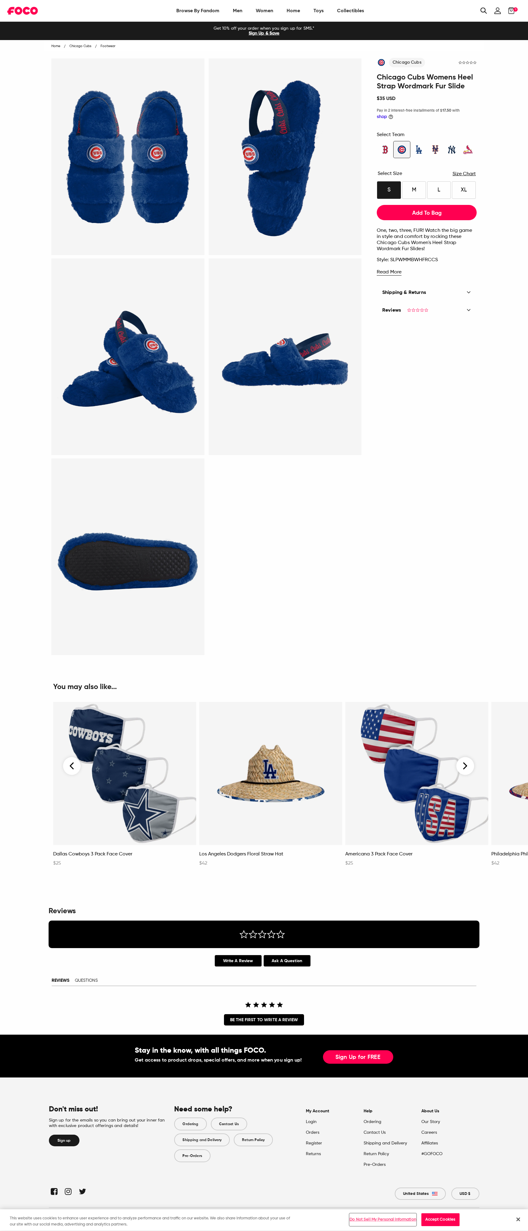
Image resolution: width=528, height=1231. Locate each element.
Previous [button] (72, 766)
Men (237, 10)
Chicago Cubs (407, 62)
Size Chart (464, 174)
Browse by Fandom (197, 10)
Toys (319, 10)
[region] (264, 1220)
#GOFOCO (431, 1154)
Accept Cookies (440, 1220)
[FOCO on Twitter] (82, 1191)
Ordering (190, 1124)
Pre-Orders (192, 1156)
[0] (509, 10)
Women (264, 10)
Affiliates (429, 1143)
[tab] (238, 961)
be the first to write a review (264, 1019)
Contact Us (229, 1124)
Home (293, 10)
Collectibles (350, 10)
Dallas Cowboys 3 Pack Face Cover (92, 854)
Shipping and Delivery (202, 1140)
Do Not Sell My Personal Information (383, 1220)
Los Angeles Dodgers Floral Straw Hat (241, 854)
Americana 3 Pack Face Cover (379, 854)
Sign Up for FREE (358, 1057)
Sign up (64, 1140)
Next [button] (465, 766)
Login (311, 1122)
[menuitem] (198, 11)
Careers (429, 1132)
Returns (313, 1154)
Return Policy (253, 1140)
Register (314, 1143)
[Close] (518, 1219)
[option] (264, 31)
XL (464, 190)
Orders (312, 1132)
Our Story (430, 1122)
